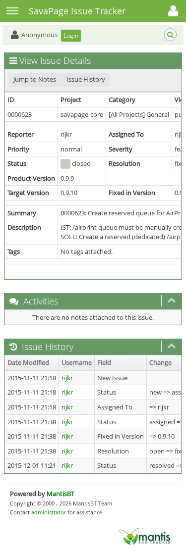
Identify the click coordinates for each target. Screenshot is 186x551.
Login (70, 35)
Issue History (85, 79)
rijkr (67, 377)
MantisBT (60, 493)
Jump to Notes (34, 79)
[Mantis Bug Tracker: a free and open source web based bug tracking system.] (145, 535)
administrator (48, 512)
